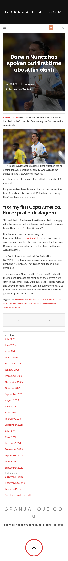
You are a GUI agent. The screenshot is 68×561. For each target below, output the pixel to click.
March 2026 (11, 357)
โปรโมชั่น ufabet (31, 237)
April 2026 (10, 351)
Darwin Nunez (11, 117)
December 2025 (14, 375)
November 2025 (14, 381)
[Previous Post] (18, 320)
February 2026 (13, 363)
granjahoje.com (34, 11)
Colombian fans (29, 299)
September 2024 (14, 424)
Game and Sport (13, 488)
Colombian (18, 299)
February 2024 (13, 443)
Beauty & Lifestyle (15, 482)
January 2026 (12, 369)
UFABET (18, 307)
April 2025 (10, 412)
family (51, 299)
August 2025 (12, 400)
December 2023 (14, 449)
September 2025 (14, 394)
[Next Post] (49, 320)
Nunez (5, 303)
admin (31, 84)
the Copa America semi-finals (20, 303)
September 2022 (14, 467)
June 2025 (10, 406)
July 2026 (10, 338)
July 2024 (10, 430)
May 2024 (10, 436)
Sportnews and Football (20, 89)
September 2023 (14, 455)
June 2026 (10, 345)
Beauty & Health (14, 476)
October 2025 (13, 387)
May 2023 (10, 461)
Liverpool (58, 299)
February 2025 (13, 418)
